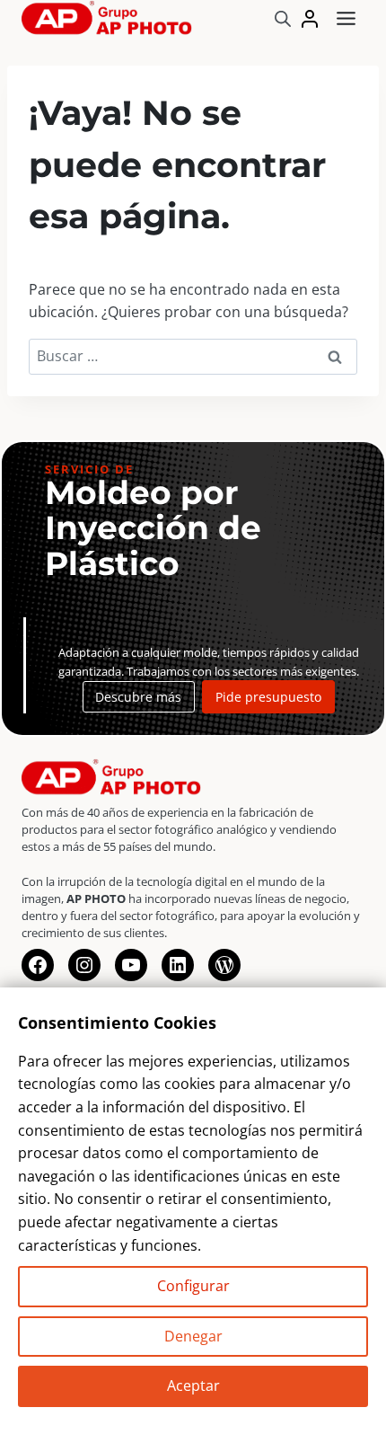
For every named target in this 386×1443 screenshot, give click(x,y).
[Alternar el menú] (346, 18)
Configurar (193, 1286)
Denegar (193, 1336)
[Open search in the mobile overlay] (283, 18)
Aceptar (193, 1385)
